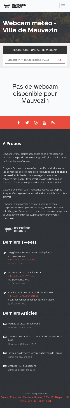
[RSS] (53, 122)
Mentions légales (32, 397)
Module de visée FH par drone (24, 323)
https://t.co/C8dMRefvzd (22, 276)
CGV (46, 397)
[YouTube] (44, 122)
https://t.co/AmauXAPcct (22, 259)
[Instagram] (35, 122)
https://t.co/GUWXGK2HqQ (23, 296)
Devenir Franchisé (11, 397)
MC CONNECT (42, 401)
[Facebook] (18, 122)
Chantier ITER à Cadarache (22, 366)
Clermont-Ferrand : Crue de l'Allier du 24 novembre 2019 (35, 338)
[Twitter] (27, 122)
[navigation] (63, 6)
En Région (57, 397)
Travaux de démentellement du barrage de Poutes (35, 353)
